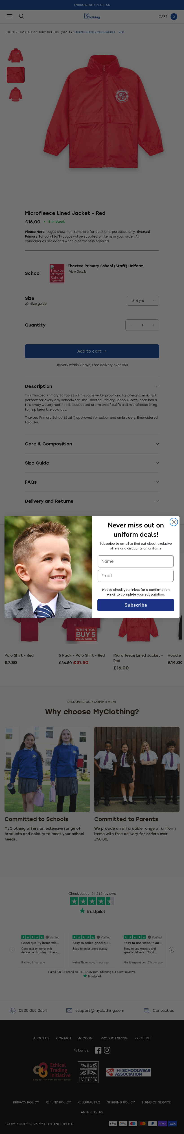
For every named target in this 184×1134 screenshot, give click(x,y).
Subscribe (136, 605)
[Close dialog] (174, 522)
